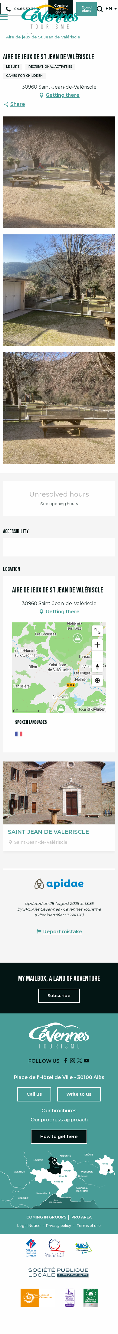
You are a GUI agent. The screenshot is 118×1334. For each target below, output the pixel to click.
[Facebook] (66, 1061)
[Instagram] (73, 1061)
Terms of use (89, 1226)
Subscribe (59, 995)
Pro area (81, 1217)
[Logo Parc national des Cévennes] (38, 1298)
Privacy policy (58, 1226)
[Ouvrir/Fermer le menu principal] (4, 17)
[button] (100, 9)
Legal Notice (29, 1226)
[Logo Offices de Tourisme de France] (31, 1248)
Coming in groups (46, 1217)
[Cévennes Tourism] (49, 17)
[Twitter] (80, 1061)
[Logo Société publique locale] (59, 1273)
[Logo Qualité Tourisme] (55, 1248)
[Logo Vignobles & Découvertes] (91, 1298)
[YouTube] (87, 1061)
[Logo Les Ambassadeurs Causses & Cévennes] (69, 1298)
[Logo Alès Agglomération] (83, 1248)
